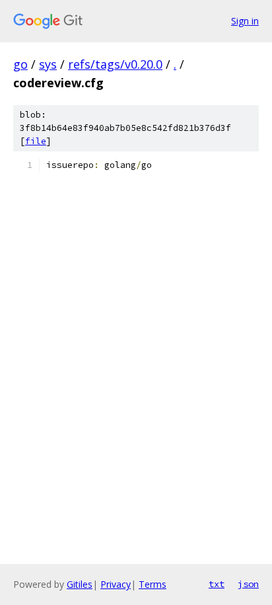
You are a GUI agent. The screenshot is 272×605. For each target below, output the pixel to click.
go (20, 64)
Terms (152, 584)
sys (48, 64)
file (35, 141)
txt (216, 584)
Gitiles (79, 584)
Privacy (115, 584)
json (248, 584)
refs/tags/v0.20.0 (115, 64)
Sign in (245, 21)
